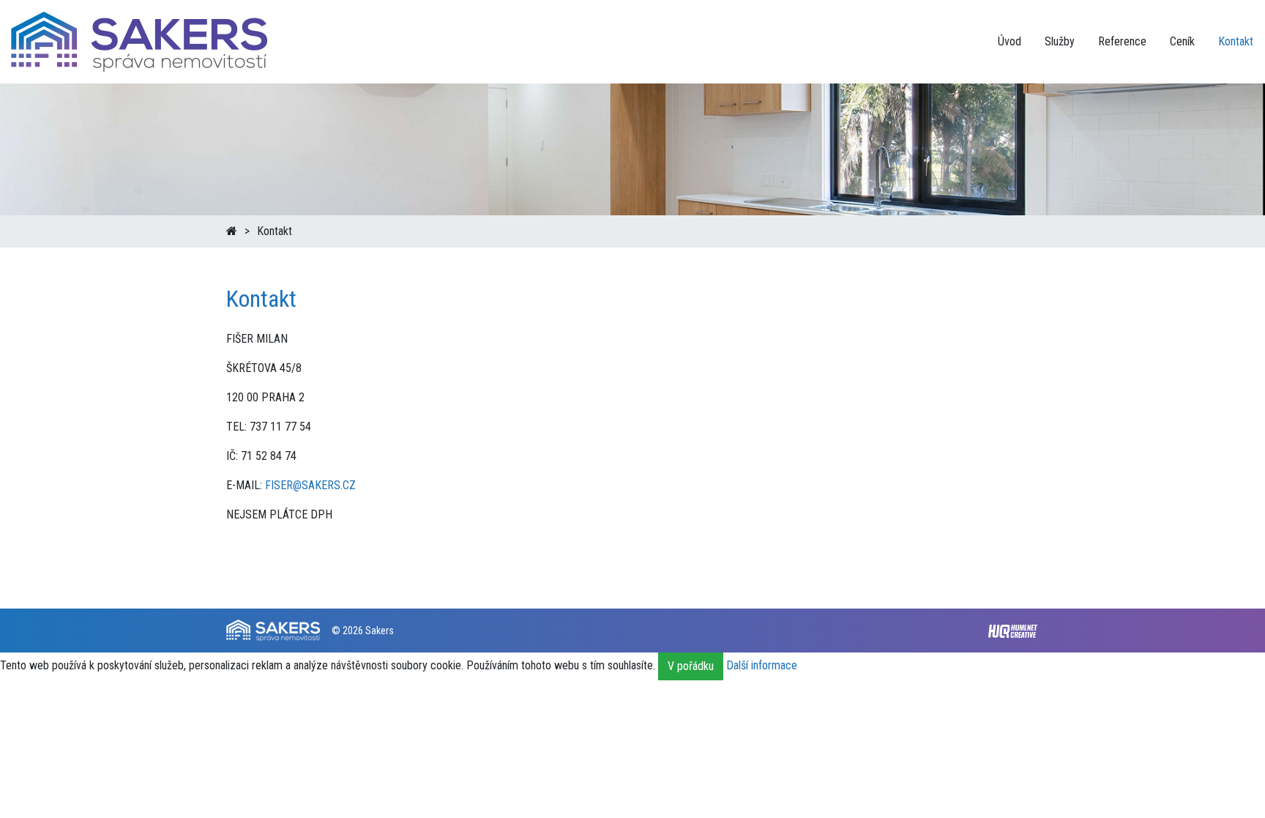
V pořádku (691, 666)
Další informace (761, 666)
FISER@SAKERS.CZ (310, 485)
